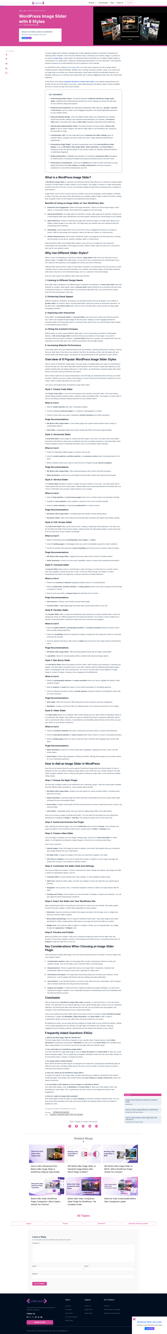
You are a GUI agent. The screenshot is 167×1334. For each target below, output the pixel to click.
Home (20, 10)
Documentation (103, 2)
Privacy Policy (69, 1313)
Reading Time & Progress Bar (112, 1313)
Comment (36, 1243)
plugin (67, 1114)
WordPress (128, 1104)
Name (34, 1266)
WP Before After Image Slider (61, 1112)
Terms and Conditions (71, 1317)
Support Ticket (89, 1309)
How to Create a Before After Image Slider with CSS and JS (141, 1118)
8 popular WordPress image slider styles (79, 81)
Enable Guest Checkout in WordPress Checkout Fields (141, 1101)
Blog (112, 2)
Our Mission (68, 1309)
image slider (58, 58)
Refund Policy (69, 1320)
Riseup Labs (48, 1331)
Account (129, 2)
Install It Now (26, 38)
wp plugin (80, 1114)
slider (71, 1114)
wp (75, 1114)
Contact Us (119, 2)
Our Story (68, 1306)
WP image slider (74, 67)
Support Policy (89, 1313)
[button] (91, 3)
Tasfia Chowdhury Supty (31, 25)
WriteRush (107, 1306)
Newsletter (39, 1322)
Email (86, 1266)
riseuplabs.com (63, 1331)
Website (34, 1274)
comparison (53, 1114)
